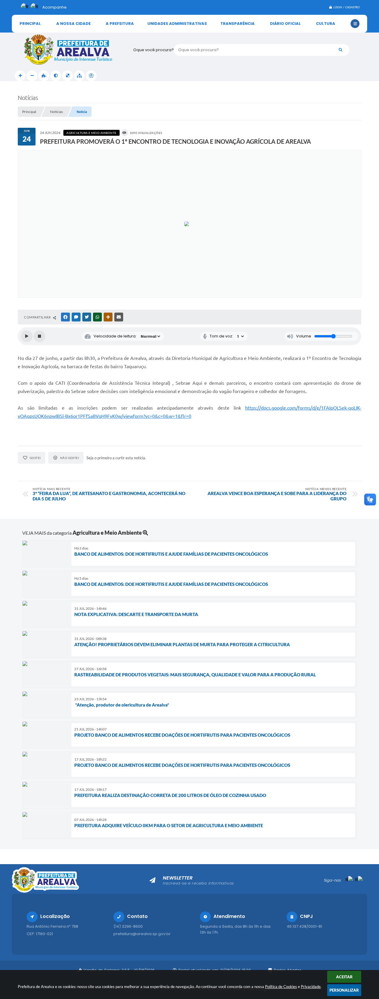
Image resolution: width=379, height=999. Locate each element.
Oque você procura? (153, 50)
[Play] (27, 336)
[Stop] (39, 336)
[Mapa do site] (79, 75)
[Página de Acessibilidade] (91, 75)
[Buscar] (340, 50)
